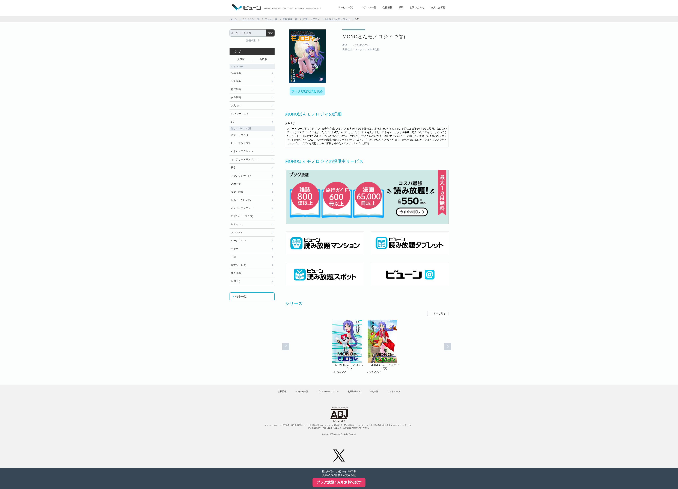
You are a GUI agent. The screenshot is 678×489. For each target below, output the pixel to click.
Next (447, 346)
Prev (285, 346)
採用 (401, 7)
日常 (233, 167)
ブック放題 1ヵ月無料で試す (339, 482)
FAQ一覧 (374, 391)
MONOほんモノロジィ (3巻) (373, 36)
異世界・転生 (238, 265)
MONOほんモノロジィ (337, 19)
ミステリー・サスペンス (244, 159)
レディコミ (237, 224)
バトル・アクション (242, 151)
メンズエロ (237, 232)
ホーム (233, 19)
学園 (233, 257)
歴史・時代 (237, 192)
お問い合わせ (417, 7)
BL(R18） (236, 281)
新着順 (263, 59)
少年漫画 (236, 73)
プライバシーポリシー (328, 391)
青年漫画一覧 (289, 19)
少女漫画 (236, 81)
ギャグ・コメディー (242, 208)
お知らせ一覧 (302, 391)
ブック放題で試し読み (307, 91)
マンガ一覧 (271, 19)
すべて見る (439, 313)
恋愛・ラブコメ (311, 19)
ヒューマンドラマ (241, 143)
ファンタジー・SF (241, 175)
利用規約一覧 (354, 391)
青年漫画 (236, 89)
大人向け (236, 105)
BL (232, 121)
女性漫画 (236, 97)
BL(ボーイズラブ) (241, 200)
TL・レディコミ (240, 113)
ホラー (234, 248)
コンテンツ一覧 (367, 7)
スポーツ (236, 184)
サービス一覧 (345, 7)
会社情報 (387, 7)
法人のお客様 (438, 7)
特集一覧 (241, 296)
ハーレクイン (238, 240)
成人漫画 (236, 273)
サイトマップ (393, 391)
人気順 (241, 59)
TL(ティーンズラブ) (242, 216)
